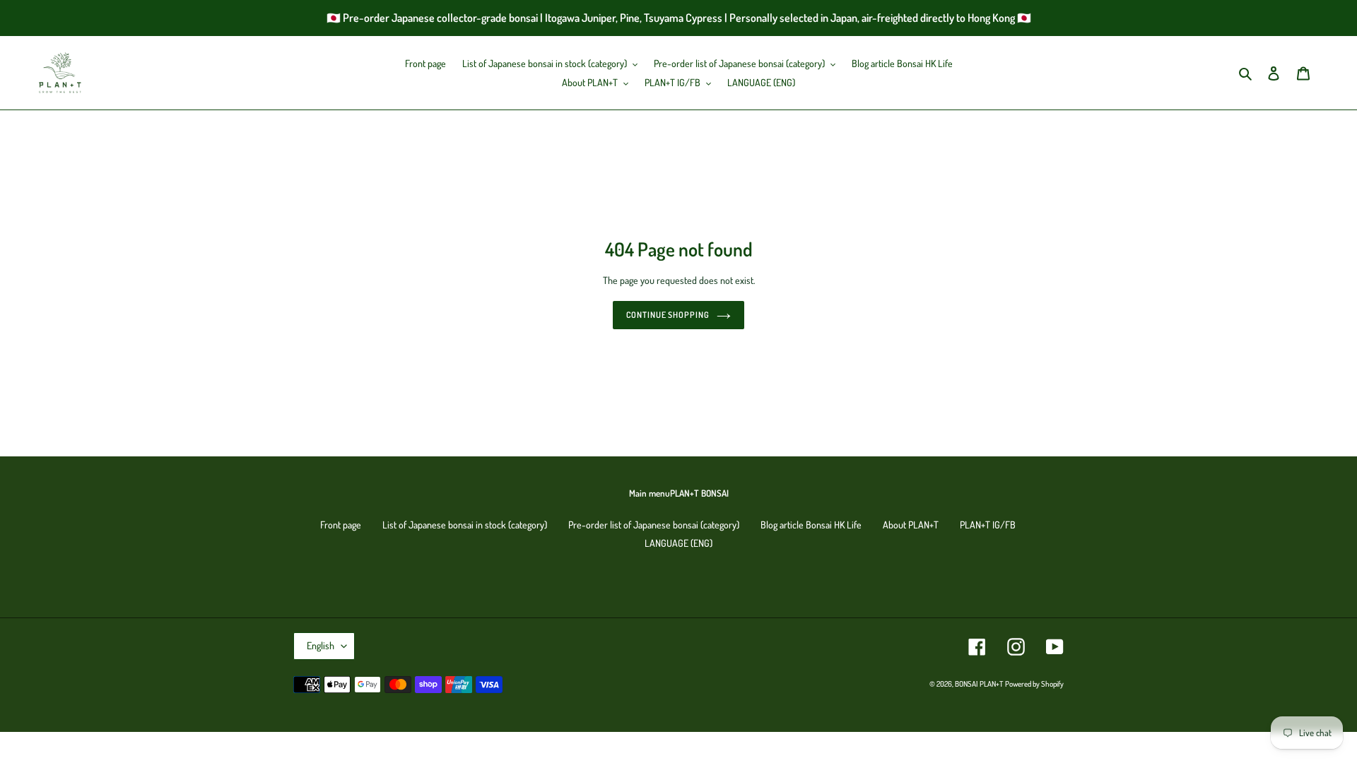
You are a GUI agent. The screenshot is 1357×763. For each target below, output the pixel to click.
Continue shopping (668, 314)
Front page (340, 525)
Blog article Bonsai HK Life (811, 525)
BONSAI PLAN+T (979, 684)
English (320, 645)
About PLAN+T (911, 525)
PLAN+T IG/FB (988, 525)
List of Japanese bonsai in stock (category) (464, 525)
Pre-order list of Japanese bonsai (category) (653, 525)
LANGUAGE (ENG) (678, 543)
